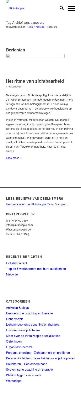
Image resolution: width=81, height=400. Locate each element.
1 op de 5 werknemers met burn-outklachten (36, 268)
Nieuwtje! (12, 274)
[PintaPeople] (33, 8)
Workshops (14, 380)
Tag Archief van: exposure (25, 22)
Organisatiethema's (19, 347)
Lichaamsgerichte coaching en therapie (32, 324)
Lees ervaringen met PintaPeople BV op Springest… (37, 204)
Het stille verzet (16, 263)
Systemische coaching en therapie (29, 369)
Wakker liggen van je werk (24, 375)
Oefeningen (14, 341)
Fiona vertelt (14, 319)
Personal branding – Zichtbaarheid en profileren (38, 352)
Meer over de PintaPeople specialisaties (33, 335)
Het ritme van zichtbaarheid (35, 81)
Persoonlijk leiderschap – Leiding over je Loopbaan (40, 358)
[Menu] (69, 8)
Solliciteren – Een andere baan (26, 363)
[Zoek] (59, 8)
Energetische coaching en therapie (29, 313)
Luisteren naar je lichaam (23, 330)
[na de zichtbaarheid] (35, 65)
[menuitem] (59, 8)
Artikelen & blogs (17, 307)
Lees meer (12, 158)
